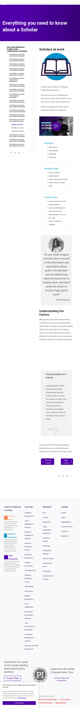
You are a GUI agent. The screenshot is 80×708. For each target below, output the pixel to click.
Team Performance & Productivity (30, 626)
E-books (45, 517)
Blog (44, 513)
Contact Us (64, 531)
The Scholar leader (17, 131)
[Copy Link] (22, 153)
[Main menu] (76, 3)
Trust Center (65, 700)
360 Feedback (29, 586)
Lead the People (48, 559)
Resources (47, 507)
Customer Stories (67, 527)
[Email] (19, 153)
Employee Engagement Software (29, 535)
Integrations (47, 522)
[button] (17, 50)
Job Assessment (30, 570)
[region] (19, 695)
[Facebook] (15, 153)
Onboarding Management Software (29, 638)
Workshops (46, 546)
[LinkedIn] (11, 153)
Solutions (29, 507)
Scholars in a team (17, 128)
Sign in (69, 3)
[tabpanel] (56, 253)
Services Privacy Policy (47, 700)
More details (22, 698)
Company (64, 507)
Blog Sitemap (61, 703)
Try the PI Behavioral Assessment (61, 679)
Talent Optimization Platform (12, 508)
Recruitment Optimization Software (29, 615)
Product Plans (12, 678)
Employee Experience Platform (28, 547)
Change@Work (66, 522)
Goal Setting (29, 591)
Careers (63, 513)
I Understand (19, 703)
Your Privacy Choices (44, 703)
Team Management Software (29, 524)
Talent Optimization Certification (47, 530)
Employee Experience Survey (28, 578)
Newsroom (64, 536)
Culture (63, 517)
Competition (47, 571)
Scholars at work (17, 124)
